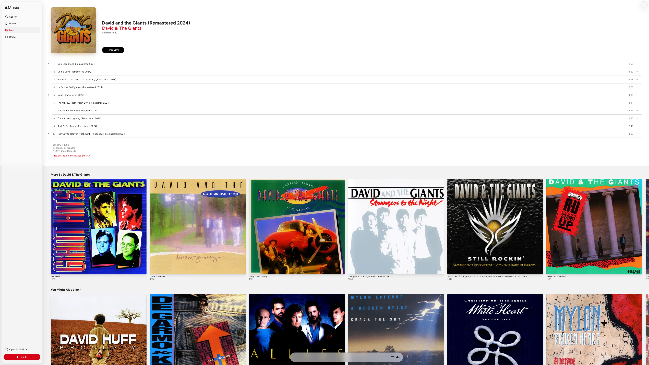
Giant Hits (56, 180)
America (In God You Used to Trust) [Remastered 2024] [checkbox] (86, 79)
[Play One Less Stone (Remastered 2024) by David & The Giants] (54, 64)
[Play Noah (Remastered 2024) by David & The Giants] (54, 95)
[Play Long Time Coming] (253, 270)
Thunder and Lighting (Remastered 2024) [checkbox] (79, 118)
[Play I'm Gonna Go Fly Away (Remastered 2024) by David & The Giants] (54, 87)
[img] (12, 8)
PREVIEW (629, 64)
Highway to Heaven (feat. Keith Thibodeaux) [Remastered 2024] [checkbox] (91, 133)
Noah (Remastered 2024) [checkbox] (70, 95)
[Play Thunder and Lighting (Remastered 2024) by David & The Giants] (54, 118)
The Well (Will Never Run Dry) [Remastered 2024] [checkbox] (83, 102)
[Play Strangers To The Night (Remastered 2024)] (352, 270)
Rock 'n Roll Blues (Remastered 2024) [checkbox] (77, 126)
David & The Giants (121, 28)
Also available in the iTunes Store (70, 155)
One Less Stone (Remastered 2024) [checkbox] (76, 64)
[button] (22, 17)
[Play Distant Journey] (154, 270)
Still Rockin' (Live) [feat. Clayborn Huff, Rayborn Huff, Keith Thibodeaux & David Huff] (492, 180)
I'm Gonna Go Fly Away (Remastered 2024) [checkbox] (80, 87)
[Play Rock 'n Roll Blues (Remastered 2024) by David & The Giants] (54, 126)
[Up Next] (393, 357)
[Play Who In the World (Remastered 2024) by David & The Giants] (54, 110)
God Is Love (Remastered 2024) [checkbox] (74, 71)
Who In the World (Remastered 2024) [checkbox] (77, 110)
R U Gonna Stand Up (557, 180)
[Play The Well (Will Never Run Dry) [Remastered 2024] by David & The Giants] (54, 102)
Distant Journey (158, 180)
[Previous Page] (47, 226)
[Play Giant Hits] (54, 270)
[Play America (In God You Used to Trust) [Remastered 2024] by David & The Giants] (54, 79)
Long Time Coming (259, 180)
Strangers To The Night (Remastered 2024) (371, 180)
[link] (72, 174)
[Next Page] (645, 226)
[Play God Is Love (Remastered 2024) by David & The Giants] (54, 71)
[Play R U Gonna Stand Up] (550, 270)
